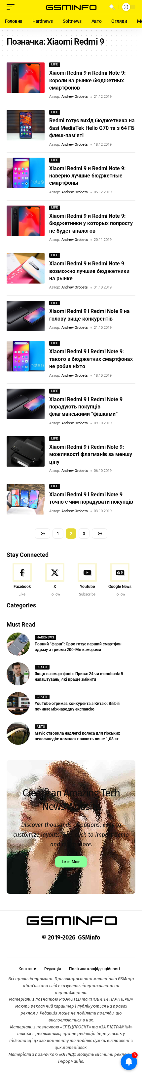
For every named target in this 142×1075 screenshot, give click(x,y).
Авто (41, 726)
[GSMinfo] (71, 7)
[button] (12, 7)
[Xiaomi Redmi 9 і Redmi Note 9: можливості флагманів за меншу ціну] (26, 451)
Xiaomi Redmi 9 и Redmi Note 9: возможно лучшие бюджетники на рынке (89, 271)
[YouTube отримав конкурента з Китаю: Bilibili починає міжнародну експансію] (18, 703)
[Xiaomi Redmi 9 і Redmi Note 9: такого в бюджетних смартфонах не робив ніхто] (26, 356)
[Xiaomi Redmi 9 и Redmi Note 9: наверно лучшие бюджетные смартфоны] (26, 173)
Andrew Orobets (74, 97)
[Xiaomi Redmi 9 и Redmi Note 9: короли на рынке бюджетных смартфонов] (26, 77)
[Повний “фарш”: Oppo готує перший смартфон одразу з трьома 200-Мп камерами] (18, 644)
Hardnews (45, 637)
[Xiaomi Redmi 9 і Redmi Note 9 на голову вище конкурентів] (26, 316)
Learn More (71, 862)
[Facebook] (22, 580)
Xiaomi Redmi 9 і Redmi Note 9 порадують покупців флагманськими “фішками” (86, 406)
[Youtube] (87, 580)
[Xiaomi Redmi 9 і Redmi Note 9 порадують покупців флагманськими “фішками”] (26, 404)
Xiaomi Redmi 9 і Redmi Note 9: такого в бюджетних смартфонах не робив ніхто (91, 358)
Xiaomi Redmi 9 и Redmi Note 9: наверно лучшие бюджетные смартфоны (87, 175)
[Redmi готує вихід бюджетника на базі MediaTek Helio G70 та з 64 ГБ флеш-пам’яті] (26, 125)
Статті (42, 667)
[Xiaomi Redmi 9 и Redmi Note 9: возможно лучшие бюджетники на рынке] (26, 268)
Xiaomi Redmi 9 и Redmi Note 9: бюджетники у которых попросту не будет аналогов (91, 223)
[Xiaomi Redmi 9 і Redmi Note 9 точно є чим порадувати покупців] (26, 499)
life (54, 64)
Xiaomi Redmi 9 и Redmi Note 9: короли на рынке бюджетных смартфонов (87, 80)
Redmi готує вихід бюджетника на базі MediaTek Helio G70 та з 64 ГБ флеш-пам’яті (92, 127)
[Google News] (119, 580)
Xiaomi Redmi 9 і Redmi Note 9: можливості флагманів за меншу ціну (90, 454)
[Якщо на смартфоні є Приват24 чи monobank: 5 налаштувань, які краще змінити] (18, 673)
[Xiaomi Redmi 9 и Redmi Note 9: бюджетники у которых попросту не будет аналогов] (26, 221)
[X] (54, 580)
